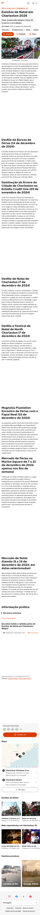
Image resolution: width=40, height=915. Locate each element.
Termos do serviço (28, 911)
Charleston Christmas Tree (15, 633)
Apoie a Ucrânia (28, 908)
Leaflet (19, 767)
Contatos (18, 908)
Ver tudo (8, 55)
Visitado (22, 34)
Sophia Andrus (13, 679)
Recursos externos (12, 613)
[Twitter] (23, 896)
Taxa (34, 34)
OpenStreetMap (27, 767)
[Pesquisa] (28, 3)
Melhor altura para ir (15, 8)
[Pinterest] (30, 896)
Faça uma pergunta (9, 618)
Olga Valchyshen (25, 679)
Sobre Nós (10, 908)
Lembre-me (21, 735)
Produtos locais (17, 30)
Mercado (5, 30)
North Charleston (22, 60)
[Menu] (34, 3)
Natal (28, 30)
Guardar (9, 34)
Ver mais (21, 789)
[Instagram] (9, 896)
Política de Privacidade (13, 911)
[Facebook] (16, 896)
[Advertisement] (20, 115)
